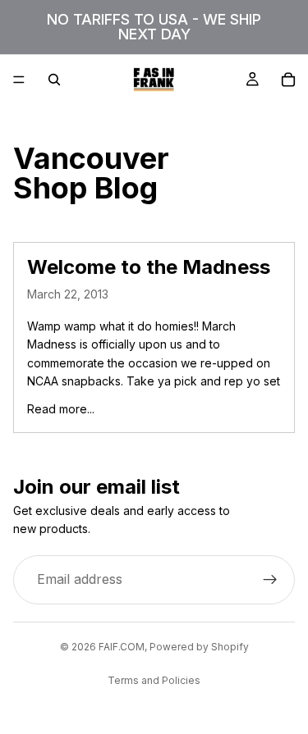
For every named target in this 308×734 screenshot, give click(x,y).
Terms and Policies (154, 680)
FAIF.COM (122, 647)
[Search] (54, 80)
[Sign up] (270, 580)
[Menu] (19, 79)
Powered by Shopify (199, 647)
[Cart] (288, 80)
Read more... (60, 409)
